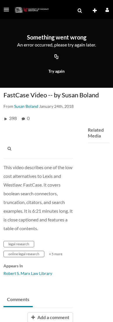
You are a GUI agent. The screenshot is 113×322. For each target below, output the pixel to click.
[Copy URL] (56, 57)
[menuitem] (80, 11)
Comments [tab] (18, 299)
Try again (56, 71)
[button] (8, 10)
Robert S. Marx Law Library (27, 273)
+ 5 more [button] (55, 254)
